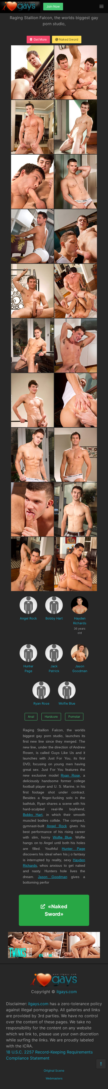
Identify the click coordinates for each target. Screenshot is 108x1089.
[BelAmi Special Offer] (54, 956)
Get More (40, 39)
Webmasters (54, 1078)
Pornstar (74, 716)
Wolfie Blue (67, 703)
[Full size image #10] (32, 345)
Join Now (53, 6)
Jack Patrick (54, 668)
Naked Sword (68, 39)
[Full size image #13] (75, 400)
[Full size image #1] (75, 72)
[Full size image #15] (75, 455)
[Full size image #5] (75, 182)
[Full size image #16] (32, 509)
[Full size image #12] (32, 400)
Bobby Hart (54, 618)
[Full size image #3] (75, 127)
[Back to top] (101, 1064)
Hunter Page (28, 668)
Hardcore (51, 716)
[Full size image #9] (75, 291)
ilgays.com (67, 991)
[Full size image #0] (32, 72)
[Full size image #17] (75, 509)
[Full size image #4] (32, 182)
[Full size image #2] (32, 127)
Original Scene (54, 1070)
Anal (31, 716)
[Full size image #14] (32, 455)
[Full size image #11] (75, 345)
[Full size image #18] (32, 564)
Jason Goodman (79, 668)
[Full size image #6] (32, 236)
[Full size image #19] (75, 564)
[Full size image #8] (32, 291)
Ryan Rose (41, 703)
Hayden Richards (79, 623)
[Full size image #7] (75, 236)
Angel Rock (28, 618)
